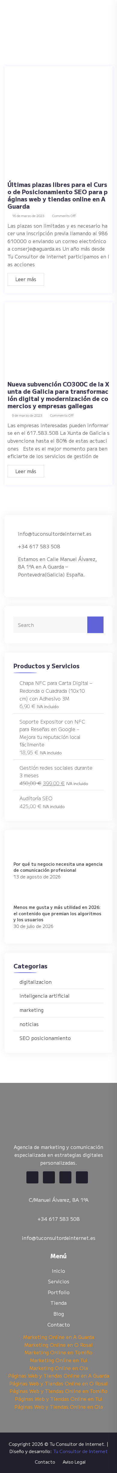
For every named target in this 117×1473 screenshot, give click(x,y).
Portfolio (59, 1292)
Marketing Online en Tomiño (58, 1352)
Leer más (25, 279)
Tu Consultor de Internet (80, 1451)
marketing (32, 1009)
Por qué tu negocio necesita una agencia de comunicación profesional (58, 867)
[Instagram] (82, 1177)
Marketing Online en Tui (58, 1360)
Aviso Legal (74, 1462)
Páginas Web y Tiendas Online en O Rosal (58, 1383)
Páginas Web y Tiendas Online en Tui (58, 1398)
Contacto (58, 1324)
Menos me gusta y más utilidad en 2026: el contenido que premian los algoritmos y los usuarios (57, 913)
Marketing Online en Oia (58, 1368)
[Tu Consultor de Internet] (55, 17)
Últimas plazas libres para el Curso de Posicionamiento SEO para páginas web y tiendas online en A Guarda (58, 195)
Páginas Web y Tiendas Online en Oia (58, 1406)
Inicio (58, 1270)
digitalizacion (36, 981)
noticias (29, 1024)
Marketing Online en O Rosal (58, 1344)
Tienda (58, 1302)
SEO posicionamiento (45, 1037)
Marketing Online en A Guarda (58, 1336)
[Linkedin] (65, 1177)
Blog (58, 1313)
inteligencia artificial (45, 995)
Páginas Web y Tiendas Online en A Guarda (58, 1375)
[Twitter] (49, 1177)
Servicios (58, 1281)
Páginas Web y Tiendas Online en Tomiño (58, 1390)
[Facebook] (32, 1177)
